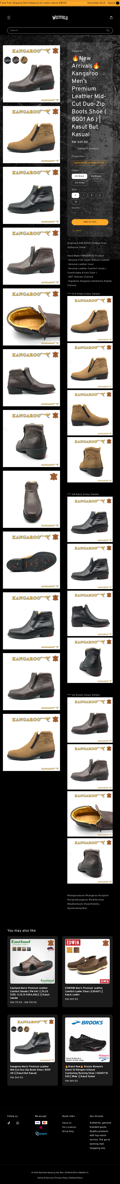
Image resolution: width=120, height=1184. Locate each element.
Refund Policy (76, 1178)
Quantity (75, 208)
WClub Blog (68, 1131)
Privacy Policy (61, 1178)
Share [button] (79, 230)
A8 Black (79, 176)
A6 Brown (96, 176)
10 (76, 202)
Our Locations (69, 1127)
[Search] (108, 30)
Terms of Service (45, 1178)
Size (74, 189)
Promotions (78, 156)
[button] (9, 17)
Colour (75, 170)
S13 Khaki (80, 183)
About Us (67, 1123)
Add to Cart (90, 222)
